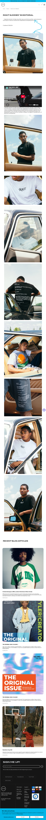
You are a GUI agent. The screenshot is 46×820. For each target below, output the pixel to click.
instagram (8, 776)
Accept (22, 817)
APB (6, 798)
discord (8, 780)
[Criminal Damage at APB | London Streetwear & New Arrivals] (23, 568)
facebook (20, 776)
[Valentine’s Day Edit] (23, 726)
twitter (31, 776)
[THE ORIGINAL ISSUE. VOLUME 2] (23, 621)
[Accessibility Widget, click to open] (44, 410)
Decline (37, 817)
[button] (39, 4)
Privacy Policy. (20, 813)
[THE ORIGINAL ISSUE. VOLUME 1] (23, 673)
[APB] (19, 5)
